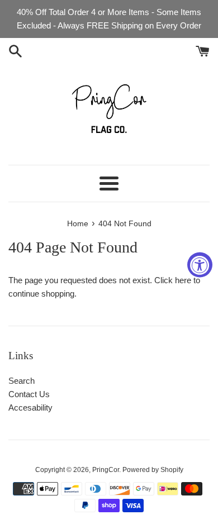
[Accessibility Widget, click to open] (199, 264)
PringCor (105, 470)
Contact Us (29, 394)
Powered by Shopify (152, 470)
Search (21, 380)
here (183, 280)
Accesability (30, 407)
